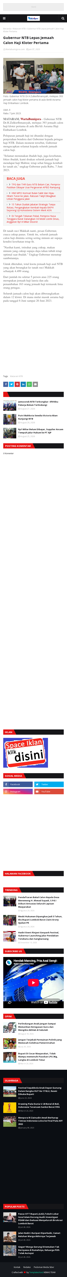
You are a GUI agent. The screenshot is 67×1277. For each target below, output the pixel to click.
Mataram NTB (19, 28)
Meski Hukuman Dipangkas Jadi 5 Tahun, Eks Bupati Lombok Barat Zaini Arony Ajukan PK (40, 919)
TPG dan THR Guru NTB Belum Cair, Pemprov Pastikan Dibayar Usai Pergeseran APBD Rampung (33, 186)
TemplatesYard (36, 1272)
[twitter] (49, 784)
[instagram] (18, 791)
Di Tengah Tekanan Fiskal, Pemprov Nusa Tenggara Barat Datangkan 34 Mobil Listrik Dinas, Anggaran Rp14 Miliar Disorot (33, 218)
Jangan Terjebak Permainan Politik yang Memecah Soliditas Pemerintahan (40, 1041)
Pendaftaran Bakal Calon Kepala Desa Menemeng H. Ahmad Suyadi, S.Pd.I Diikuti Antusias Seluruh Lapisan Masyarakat (38, 902)
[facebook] (18, 784)
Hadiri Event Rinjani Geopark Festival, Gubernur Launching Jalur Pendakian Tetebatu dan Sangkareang (38, 935)
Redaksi (27, 1267)
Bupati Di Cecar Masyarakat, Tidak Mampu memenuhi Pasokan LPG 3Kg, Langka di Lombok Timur (38, 1056)
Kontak (17, 1267)
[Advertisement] (33, 338)
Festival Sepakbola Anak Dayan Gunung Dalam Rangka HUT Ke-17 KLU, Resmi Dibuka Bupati (39, 1091)
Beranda (7, 28)
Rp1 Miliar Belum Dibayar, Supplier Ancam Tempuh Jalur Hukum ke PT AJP (40, 431)
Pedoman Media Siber (44, 1267)
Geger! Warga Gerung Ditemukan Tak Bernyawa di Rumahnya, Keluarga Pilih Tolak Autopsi (39, 1250)
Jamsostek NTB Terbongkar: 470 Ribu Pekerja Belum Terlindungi (38, 403)
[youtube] (49, 791)
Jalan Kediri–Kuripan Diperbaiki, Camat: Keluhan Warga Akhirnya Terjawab (39, 1235)
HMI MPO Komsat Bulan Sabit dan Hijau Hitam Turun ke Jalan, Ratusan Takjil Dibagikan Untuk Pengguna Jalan (31, 196)
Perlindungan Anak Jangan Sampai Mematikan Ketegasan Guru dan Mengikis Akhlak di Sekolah (37, 1026)
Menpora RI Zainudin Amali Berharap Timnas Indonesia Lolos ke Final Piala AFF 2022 (40, 1120)
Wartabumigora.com (15, 49)
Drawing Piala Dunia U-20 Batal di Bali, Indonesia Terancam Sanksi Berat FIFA (39, 1105)
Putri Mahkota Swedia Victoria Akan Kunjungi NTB (38, 417)
